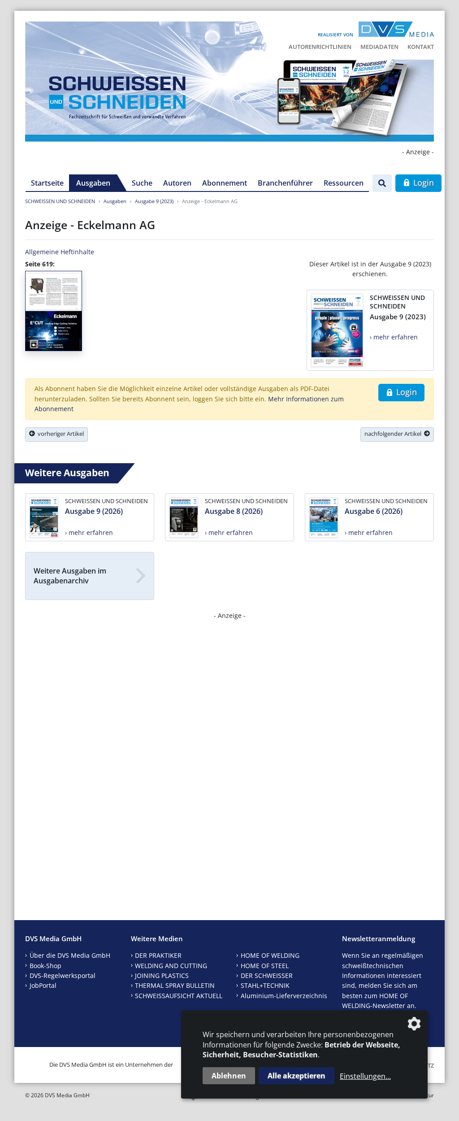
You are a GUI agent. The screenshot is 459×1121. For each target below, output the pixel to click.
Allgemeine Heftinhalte (59, 252)
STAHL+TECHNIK (265, 985)
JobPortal (43, 985)
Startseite (47, 183)
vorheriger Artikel (59, 434)
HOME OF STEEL (265, 965)
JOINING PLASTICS (162, 975)
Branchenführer (285, 183)
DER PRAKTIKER (158, 955)
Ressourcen (344, 183)
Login (422, 182)
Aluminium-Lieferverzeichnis (284, 995)
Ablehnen (229, 1076)
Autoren (177, 183)
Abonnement (224, 183)
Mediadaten (379, 47)
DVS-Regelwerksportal (62, 975)
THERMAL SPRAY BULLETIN (175, 985)
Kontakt (420, 47)
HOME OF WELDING (270, 955)
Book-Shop (45, 965)
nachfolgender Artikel (394, 434)
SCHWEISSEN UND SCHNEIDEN (60, 201)
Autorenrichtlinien (320, 47)
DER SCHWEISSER (267, 975)
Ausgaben (93, 183)
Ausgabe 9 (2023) (154, 201)
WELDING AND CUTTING (171, 965)
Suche (142, 183)
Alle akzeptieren (296, 1076)
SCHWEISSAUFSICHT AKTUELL (178, 995)
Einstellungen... (365, 1076)
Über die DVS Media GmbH (70, 955)
